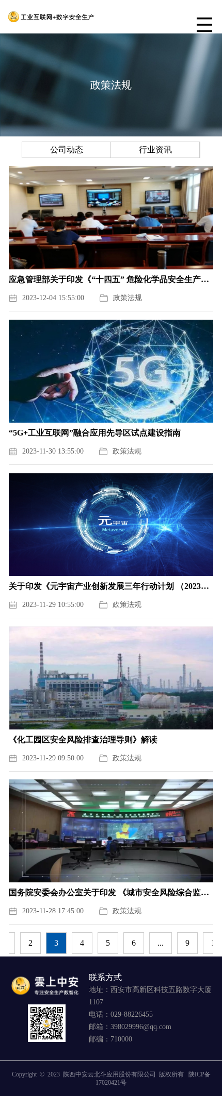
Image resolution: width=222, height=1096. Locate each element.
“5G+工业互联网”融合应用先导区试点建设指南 (95, 432)
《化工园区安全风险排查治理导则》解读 (83, 739)
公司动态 (66, 149)
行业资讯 (155, 149)
